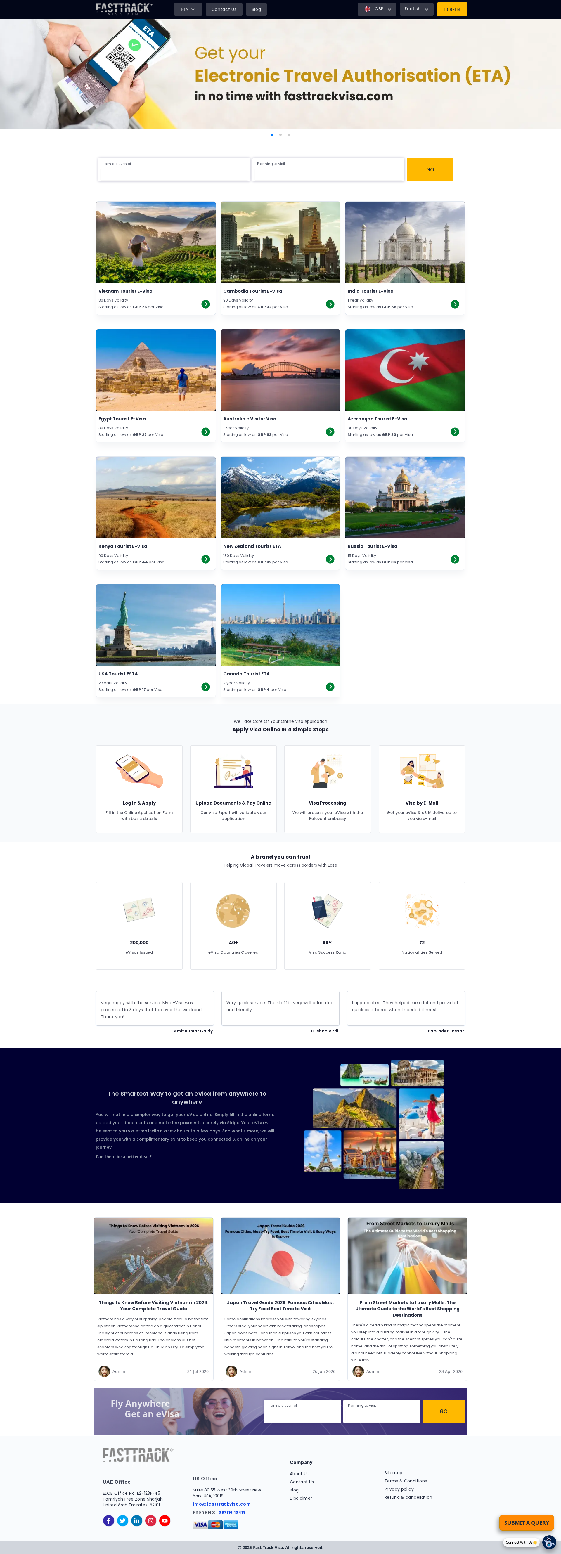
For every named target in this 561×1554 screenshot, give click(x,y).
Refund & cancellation (408, 1497)
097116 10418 (232, 1512)
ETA (184, 9)
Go (430, 169)
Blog (256, 9)
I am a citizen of (117, 163)
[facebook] (109, 1521)
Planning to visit (271, 163)
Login (452, 9)
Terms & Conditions (406, 1481)
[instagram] (151, 1521)
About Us (299, 1474)
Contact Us (224, 9)
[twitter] (123, 1521)
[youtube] (165, 1521)
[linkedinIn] (137, 1521)
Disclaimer (301, 1498)
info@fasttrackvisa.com (221, 1504)
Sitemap (393, 1473)
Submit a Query (526, 1522)
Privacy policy (399, 1489)
